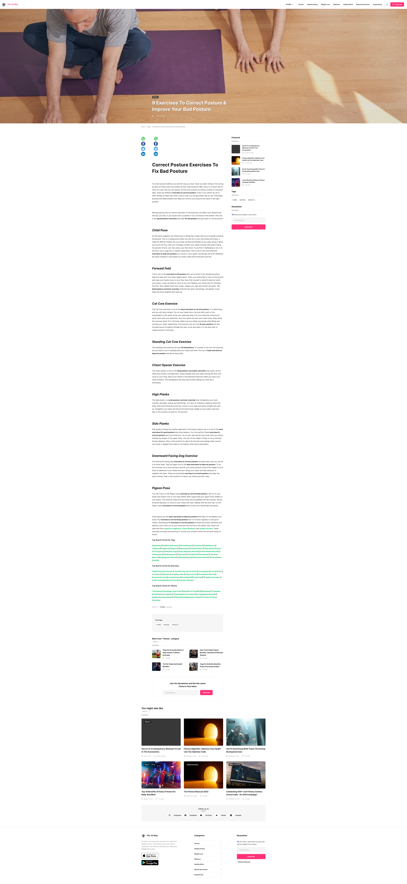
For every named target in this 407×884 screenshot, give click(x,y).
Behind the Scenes (363, 4)
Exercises (166, 624)
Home (143, 127)
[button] (289, 4)
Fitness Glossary (244, 862)
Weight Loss (325, 4)
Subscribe (398, 4)
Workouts (175, 624)
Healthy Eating (312, 4)
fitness (158, 624)
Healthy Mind (348, 4)
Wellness (336, 4)
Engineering (377, 4)
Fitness (301, 4)
